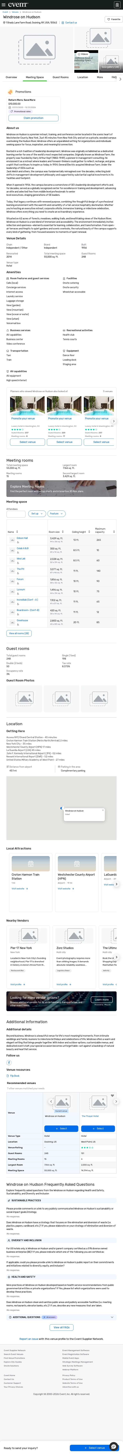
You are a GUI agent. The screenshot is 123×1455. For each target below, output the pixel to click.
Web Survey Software (72, 1366)
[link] (28, 936)
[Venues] (117, 4)
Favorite (115, 19)
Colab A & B (23, 548)
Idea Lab (21, 558)
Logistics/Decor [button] (63, 971)
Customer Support (12, 1383)
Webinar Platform (70, 1369)
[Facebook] (9, 1062)
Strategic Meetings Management (77, 1362)
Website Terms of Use (72, 1383)
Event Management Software (75, 1350)
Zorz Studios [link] (65, 948)
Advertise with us (70, 1387)
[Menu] (3, 5)
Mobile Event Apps (70, 1358)
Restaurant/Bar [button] (17, 971)
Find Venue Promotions (14, 1358)
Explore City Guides (13, 1362)
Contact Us (9, 1379)
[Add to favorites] (112, 1096)
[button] (36, 50)
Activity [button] (106, 971)
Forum (20, 579)
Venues (15, 12)
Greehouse (22, 620)
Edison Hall (22, 538)
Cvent (5, 12)
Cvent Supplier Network (14, 1350)
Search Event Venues (13, 1354)
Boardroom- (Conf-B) (28, 610)
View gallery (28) (110, 67)
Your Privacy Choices (13, 1387)
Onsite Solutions (11, 1366)
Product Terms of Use (72, 1379)
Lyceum (21, 589)
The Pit (20, 569)
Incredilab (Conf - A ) (27, 599)
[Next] (120, 78)
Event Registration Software (75, 1354)
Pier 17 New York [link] (21, 948)
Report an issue (29, 1338)
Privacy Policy (68, 1375)
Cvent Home (9, 1375)
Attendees (12, 509)
